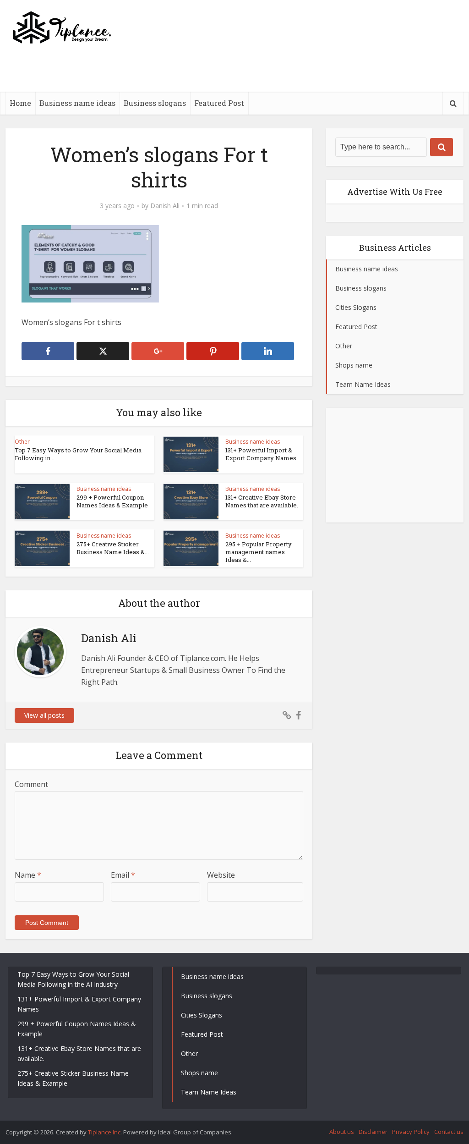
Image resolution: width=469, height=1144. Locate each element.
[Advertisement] (297, 89)
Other (22, 442)
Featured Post (219, 103)
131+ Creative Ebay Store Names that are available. (261, 501)
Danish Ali (165, 206)
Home (20, 103)
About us (341, 1132)
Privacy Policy (411, 1132)
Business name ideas (77, 103)
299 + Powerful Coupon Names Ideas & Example (112, 501)
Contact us (449, 1132)
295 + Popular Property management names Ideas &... (258, 552)
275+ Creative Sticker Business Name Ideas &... (112, 548)
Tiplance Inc (104, 1132)
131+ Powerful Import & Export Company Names (260, 454)
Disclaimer (373, 1132)
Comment (31, 784)
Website (221, 875)
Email (123, 875)
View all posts (44, 715)
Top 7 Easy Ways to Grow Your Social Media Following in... (78, 454)
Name (28, 875)
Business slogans (155, 103)
